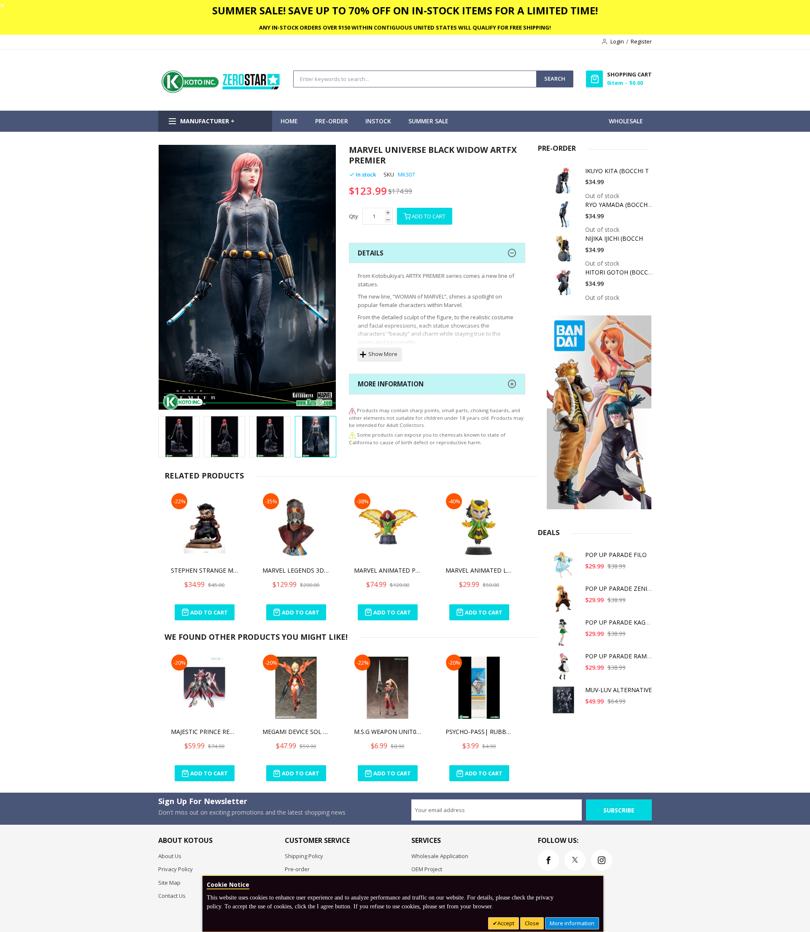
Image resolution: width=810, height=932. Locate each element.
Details (370, 253)
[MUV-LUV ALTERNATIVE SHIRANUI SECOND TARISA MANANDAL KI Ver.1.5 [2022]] (565, 702)
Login (617, 41)
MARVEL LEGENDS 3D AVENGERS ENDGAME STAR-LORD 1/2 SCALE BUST (296, 570)
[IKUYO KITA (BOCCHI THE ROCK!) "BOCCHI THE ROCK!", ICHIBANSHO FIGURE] (565, 183)
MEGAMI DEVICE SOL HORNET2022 (296, 732)
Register (641, 41)
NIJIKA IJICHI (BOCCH (614, 238)
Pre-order (297, 869)
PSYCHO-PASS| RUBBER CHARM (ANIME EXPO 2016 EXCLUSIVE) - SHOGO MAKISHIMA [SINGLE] (479, 732)
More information (572, 923)
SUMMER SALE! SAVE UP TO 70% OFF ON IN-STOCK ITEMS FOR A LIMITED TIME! (405, 10)
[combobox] (415, 79)
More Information (391, 384)
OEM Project (426, 869)
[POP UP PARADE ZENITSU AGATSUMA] (565, 601)
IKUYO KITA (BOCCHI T (617, 171)
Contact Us (172, 895)
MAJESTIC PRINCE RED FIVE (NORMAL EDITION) (204, 732)
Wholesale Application (439, 856)
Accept (505, 923)
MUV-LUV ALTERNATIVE (618, 690)
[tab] (437, 253)
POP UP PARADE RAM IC (619, 656)
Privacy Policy (175, 869)
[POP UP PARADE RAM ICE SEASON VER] (565, 669)
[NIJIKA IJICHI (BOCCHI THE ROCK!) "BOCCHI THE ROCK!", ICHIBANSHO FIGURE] (565, 251)
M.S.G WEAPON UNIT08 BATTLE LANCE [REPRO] (387, 732)
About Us (169, 856)
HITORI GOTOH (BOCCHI (619, 272)
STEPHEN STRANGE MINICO (204, 570)
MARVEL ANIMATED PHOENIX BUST (387, 570)
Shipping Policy (304, 856)
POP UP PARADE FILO (616, 555)
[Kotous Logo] (221, 91)
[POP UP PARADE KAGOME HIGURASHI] (565, 635)
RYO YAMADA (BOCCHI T (620, 205)
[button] (175, 278)
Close (532, 923)
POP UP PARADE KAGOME (622, 622)
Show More (382, 354)
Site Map (169, 882)
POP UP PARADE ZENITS (619, 588)
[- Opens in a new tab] (352, 435)
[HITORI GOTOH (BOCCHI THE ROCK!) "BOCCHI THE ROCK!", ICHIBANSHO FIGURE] (565, 285)
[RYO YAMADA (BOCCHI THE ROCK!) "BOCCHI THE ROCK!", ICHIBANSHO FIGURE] (565, 217)
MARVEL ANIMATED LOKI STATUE (479, 570)
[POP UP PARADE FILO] (565, 567)
